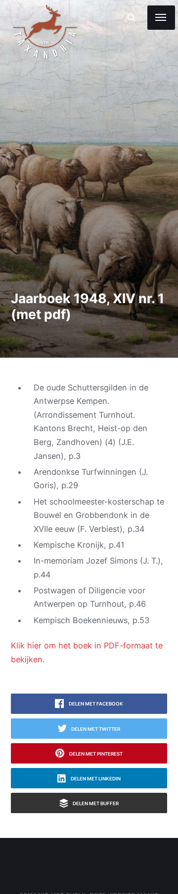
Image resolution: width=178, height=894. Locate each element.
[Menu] (161, 17)
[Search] (131, 17)
